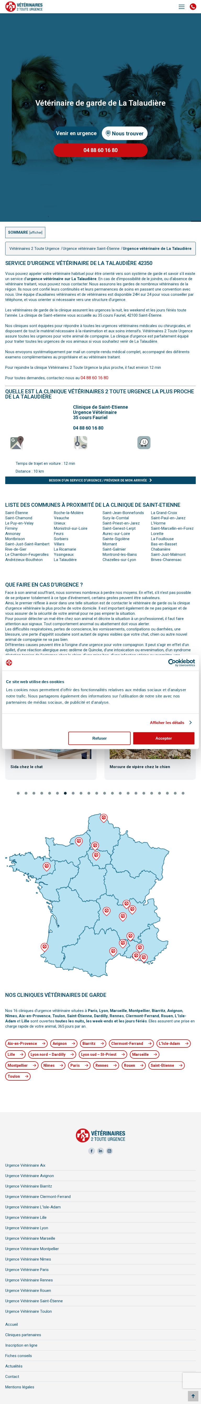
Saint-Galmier (114, 549)
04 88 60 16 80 (94, 377)
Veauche (61, 518)
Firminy (11, 528)
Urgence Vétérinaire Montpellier (32, 1248)
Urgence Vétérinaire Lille (26, 1217)
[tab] (18, 793)
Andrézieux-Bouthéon (24, 559)
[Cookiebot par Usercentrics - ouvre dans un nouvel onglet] (172, 663)
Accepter (163, 738)
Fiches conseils (18, 1355)
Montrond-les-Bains (120, 554)
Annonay (12, 533)
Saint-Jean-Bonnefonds (123, 512)
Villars (59, 544)
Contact (12, 1376)
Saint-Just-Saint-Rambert (27, 544)
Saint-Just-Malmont (168, 554)
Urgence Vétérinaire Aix (25, 1165)
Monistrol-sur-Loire (70, 528)
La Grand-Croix (164, 512)
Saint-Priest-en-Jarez (121, 523)
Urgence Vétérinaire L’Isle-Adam (33, 1207)
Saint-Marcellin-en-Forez (172, 528)
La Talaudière (65, 559)
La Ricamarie (65, 549)
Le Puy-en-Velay (19, 523)
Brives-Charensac (166, 559)
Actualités (14, 1366)
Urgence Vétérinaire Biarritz (28, 1186)
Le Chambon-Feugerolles (27, 554)
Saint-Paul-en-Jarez (168, 518)
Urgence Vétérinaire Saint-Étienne (34, 1301)
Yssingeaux (64, 554)
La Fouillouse (162, 539)
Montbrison (15, 539)
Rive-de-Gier (15, 549)
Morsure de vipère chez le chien (140, 766)
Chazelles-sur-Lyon (119, 559)
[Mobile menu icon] (181, 6)
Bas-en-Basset (164, 544)
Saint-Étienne (16, 512)
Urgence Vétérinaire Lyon (26, 1228)
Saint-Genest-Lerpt (119, 528)
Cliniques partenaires (23, 1335)
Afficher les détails (167, 722)
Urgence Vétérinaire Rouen (28, 1290)
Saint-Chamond (18, 518)
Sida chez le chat (26, 766)
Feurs (59, 533)
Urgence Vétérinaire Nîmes (28, 1259)
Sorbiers (61, 539)
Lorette (157, 533)
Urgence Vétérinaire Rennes (29, 1280)
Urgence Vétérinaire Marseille (30, 1238)
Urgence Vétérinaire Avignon (29, 1175)
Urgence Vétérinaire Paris (27, 1269)
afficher (36, 232)
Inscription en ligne (21, 1345)
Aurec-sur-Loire (116, 533)
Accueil (11, 1324)
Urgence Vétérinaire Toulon (28, 1311)
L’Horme (158, 523)
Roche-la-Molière (68, 512)
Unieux (59, 523)
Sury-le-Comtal (116, 518)
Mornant (110, 544)
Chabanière (160, 549)
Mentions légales (19, 1387)
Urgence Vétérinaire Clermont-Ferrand (38, 1196)
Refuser (99, 738)
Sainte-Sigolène (116, 539)
